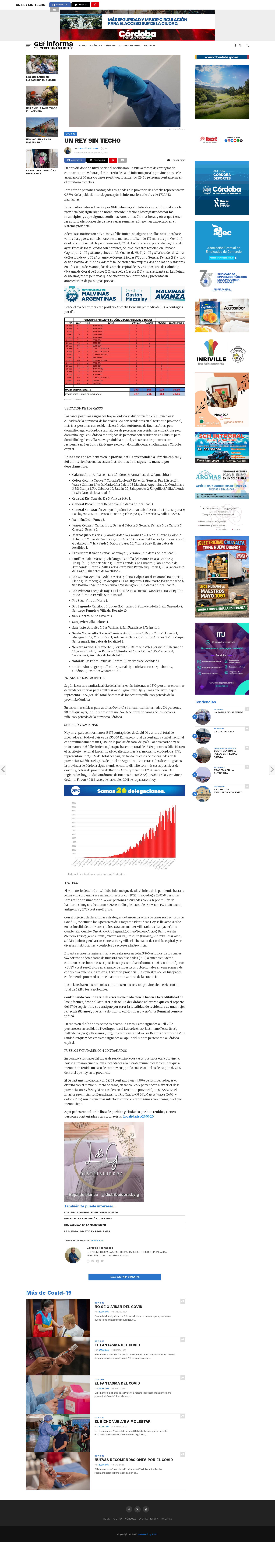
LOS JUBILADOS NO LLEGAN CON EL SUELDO (41, 78)
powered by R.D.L (148, 1534)
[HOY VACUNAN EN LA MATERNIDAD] (42, 135)
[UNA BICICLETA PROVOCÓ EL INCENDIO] (42, 104)
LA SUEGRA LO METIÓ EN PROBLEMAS (41, 172)
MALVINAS (149, 45)
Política (94, 45)
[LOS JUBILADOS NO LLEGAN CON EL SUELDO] (42, 73)
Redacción (104, 1312)
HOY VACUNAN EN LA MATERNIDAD (38, 141)
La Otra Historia (129, 45)
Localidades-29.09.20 (138, 1116)
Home (82, 45)
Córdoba (110, 45)
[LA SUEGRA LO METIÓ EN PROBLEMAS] (42, 166)
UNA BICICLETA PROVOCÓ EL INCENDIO (41, 110)
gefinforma (97, 1240)
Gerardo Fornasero (88, 148)
